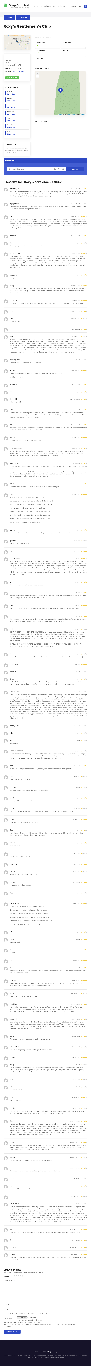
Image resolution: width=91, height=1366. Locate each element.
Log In (73, 6)
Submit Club (63, 6)
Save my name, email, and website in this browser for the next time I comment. (28, 1313)
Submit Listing (46, 1352)
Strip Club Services (48, 6)
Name (7, 1304)
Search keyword (9, 169)
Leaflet (60, 114)
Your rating (8, 1276)
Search (75, 169)
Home (36, 6)
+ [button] (37, 73)
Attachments (9, 1318)
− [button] (37, 76)
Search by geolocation (63, 169)
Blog (55, 1352)
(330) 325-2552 (18, 71)
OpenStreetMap (71, 114)
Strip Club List (19, 5)
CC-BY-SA (83, 114)
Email (7, 1309)
